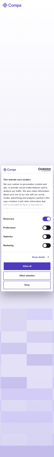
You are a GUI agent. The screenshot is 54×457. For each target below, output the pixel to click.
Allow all (27, 266)
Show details (38, 257)
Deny (27, 285)
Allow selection (27, 275)
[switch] (46, 227)
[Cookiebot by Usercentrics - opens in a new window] (38, 170)
